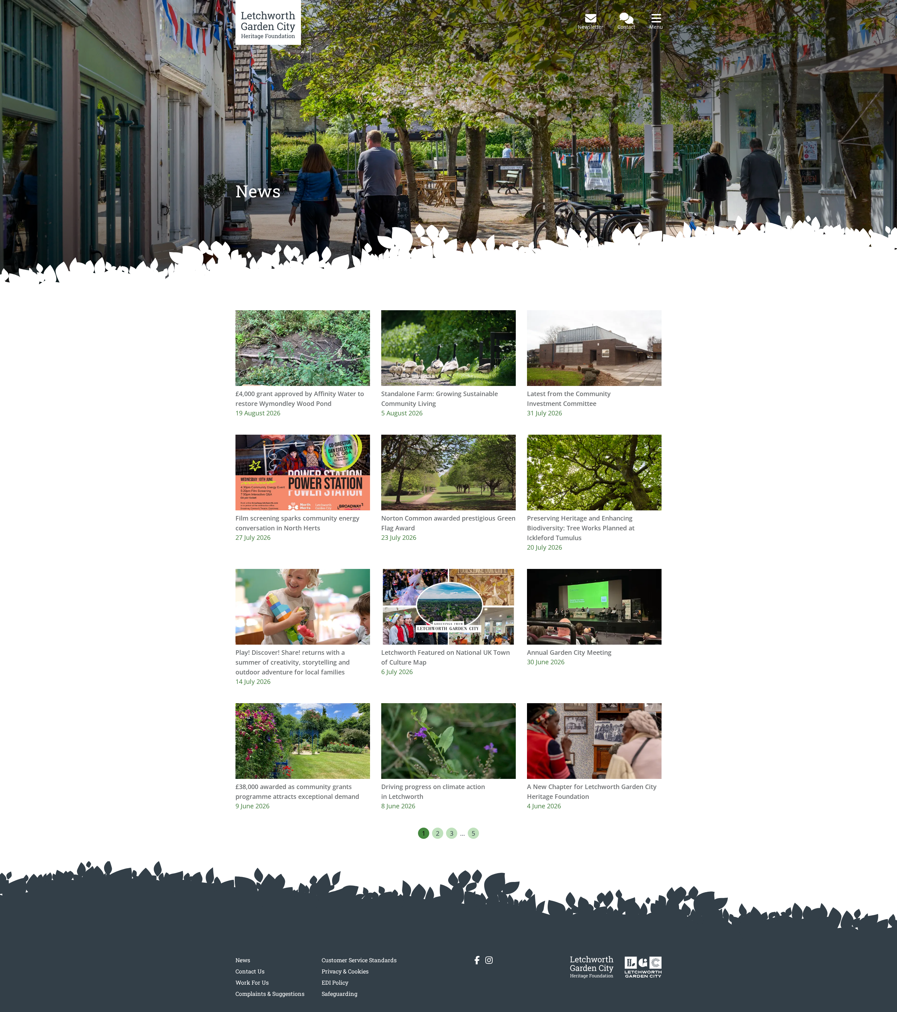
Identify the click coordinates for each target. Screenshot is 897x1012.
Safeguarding (339, 993)
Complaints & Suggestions (269, 993)
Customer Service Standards (359, 960)
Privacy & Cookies (345, 971)
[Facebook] (477, 960)
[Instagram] (489, 960)
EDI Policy (335, 982)
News (242, 960)
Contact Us (250, 971)
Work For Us (252, 982)
